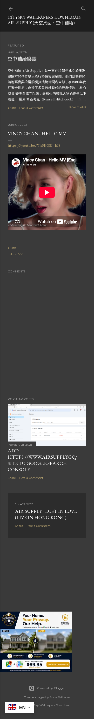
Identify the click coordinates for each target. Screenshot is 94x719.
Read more (76, 106)
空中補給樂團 (22, 59)
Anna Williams (60, 697)
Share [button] (12, 107)
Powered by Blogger (51, 688)
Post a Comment (31, 107)
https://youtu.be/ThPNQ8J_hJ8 (34, 145)
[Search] (83, 7)
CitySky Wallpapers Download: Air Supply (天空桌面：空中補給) (44, 20)
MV (20, 254)
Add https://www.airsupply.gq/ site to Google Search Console (42, 460)
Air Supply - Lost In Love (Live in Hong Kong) (46, 514)
